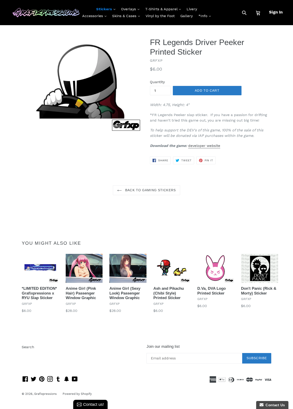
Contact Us (274, 405)
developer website (204, 145)
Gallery (186, 16)
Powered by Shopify (77, 394)
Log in (27, 354)
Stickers (107, 9)
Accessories (95, 15)
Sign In (276, 12)
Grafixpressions (45, 394)
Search (28, 347)
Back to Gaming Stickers (150, 190)
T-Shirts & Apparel (164, 9)
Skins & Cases (127, 15)
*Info (205, 15)
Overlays (131, 9)
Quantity (157, 82)
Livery (192, 9)
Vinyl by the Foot (160, 16)
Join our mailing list (163, 346)
